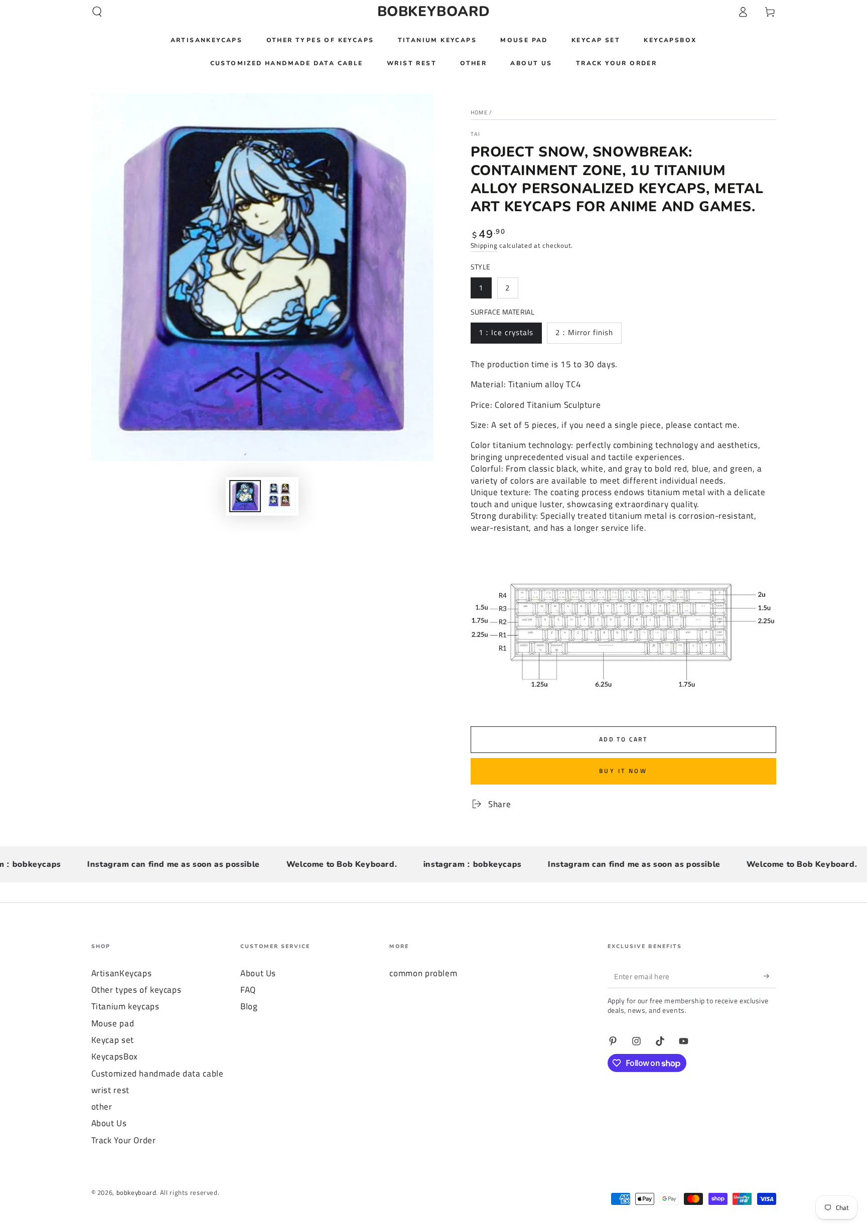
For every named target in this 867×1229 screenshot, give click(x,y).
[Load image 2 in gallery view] (280, 496)
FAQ (248, 989)
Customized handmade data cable (157, 1073)
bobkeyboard (136, 1192)
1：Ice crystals (506, 332)
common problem (423, 973)
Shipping (484, 245)
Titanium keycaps (125, 1006)
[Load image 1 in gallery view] (245, 496)
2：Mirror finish (584, 332)
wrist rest (110, 1090)
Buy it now (623, 771)
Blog (249, 1006)
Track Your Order (123, 1140)
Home (479, 112)
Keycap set (112, 1039)
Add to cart (623, 739)
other (101, 1106)
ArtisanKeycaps (121, 973)
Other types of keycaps (136, 989)
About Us (109, 1123)
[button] (97, 11)
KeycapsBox (114, 1056)
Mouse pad (112, 1023)
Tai (476, 134)
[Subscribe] (770, 976)
